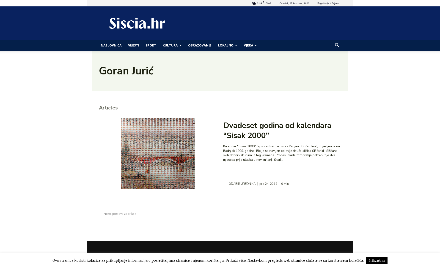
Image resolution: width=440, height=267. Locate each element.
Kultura (170, 45)
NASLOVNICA (111, 45)
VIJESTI (133, 45)
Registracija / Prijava (328, 3)
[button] (336, 46)
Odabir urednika (242, 184)
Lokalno (226, 45)
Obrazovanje (200, 45)
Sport (151, 45)
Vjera (248, 45)
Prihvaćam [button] (376, 261)
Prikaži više (236, 260)
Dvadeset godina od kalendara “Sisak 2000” (277, 130)
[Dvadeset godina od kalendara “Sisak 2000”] (158, 153)
